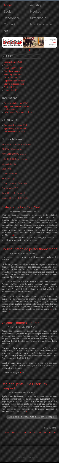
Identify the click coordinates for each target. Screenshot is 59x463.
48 (40, 432)
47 (35, 432)
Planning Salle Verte (13, 74)
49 (45, 432)
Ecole (7, 11)
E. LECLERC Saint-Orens (14, 159)
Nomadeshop (8, 178)
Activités (8, 65)
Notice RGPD (10, 87)
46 (30, 432)
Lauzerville (7, 168)
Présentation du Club (13, 62)
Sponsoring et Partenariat (15, 128)
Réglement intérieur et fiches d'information (17, 107)
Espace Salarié (10, 90)
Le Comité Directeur (13, 77)
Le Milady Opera (10, 173)
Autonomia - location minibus (16, 144)
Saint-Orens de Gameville (14, 193)
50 (50, 432)
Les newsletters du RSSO (15, 131)
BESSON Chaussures (12, 149)
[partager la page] (16, 30)
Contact (9, 24)
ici (27, 411)
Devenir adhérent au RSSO (16, 103)
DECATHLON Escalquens (14, 154)
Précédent (16, 432)
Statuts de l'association (14, 84)
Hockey (35, 11)
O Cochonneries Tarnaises (14, 183)
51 (55, 432)
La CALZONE (9, 164)
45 (25, 432)
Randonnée (12, 18)
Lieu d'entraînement (13, 71)
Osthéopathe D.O (10, 188)
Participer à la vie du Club (15, 125)
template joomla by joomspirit (29, 457)
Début (6, 432)
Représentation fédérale (14, 81)
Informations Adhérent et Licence (19, 112)
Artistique (37, 5)
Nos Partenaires (41, 24)
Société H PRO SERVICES (15, 198)
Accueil (9, 5)
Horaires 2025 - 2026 (13, 68)
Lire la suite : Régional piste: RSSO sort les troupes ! (32, 417)
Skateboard (38, 18)
